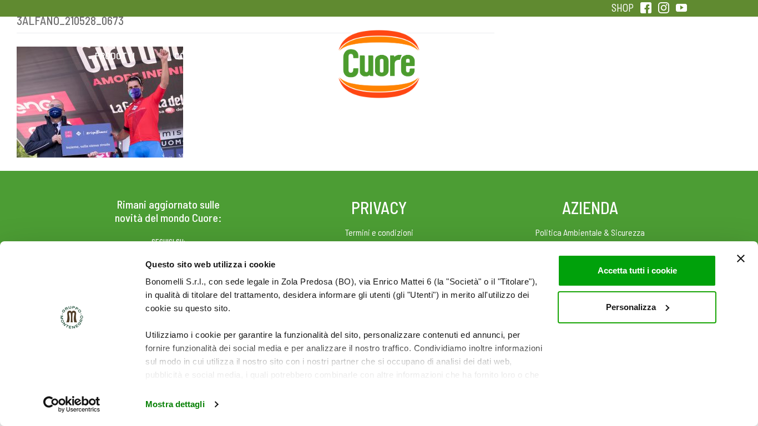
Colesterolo (202, 55)
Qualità (555, 55)
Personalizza (631, 307)
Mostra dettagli (175, 404)
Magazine (467, 55)
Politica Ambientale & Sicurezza (590, 232)
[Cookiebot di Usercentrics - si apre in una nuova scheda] (71, 404)
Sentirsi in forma (643, 55)
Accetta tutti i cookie (637, 270)
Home (379, 43)
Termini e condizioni (379, 232)
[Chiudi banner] (741, 258)
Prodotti (115, 55)
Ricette (291, 55)
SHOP (623, 7)
